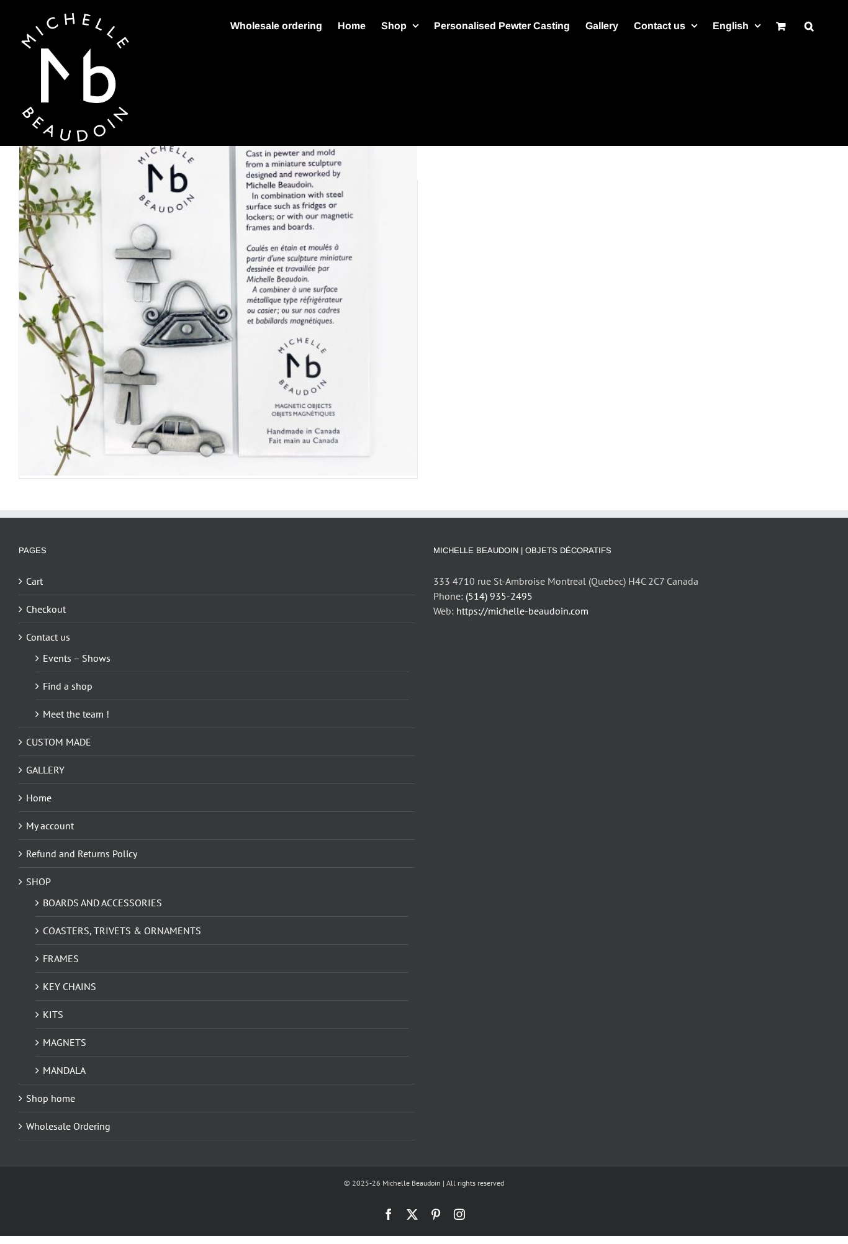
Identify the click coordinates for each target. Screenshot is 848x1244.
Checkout (46, 609)
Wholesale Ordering (68, 1126)
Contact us (48, 637)
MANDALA (64, 1070)
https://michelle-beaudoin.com (522, 611)
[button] (809, 26)
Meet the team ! (76, 714)
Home (39, 797)
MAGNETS (64, 1042)
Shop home (50, 1098)
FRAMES (61, 958)
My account (50, 825)
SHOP (38, 881)
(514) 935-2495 (499, 596)
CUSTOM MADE (58, 742)
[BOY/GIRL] (218, 277)
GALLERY (45, 770)
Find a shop (67, 686)
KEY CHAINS (69, 986)
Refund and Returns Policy (81, 853)
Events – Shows (77, 658)
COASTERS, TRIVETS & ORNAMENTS (122, 930)
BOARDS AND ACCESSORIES (102, 902)
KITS (53, 1014)
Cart (34, 581)
